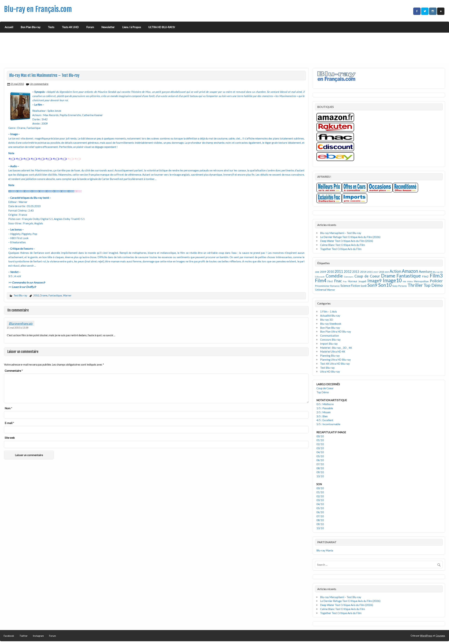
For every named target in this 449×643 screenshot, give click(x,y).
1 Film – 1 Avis (328, 311)
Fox (345, 281)
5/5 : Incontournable (328, 424)
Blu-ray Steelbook (330, 323)
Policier (436, 280)
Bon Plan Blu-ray (31, 27)
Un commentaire (39, 83)
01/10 (320, 440)
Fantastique (55, 295)
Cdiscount (319, 277)
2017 (375, 272)
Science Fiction (350, 285)
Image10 (392, 280)
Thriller (415, 285)
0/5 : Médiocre (325, 404)
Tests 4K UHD (70, 27)
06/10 (320, 460)
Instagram (38, 635)
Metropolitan (421, 281)
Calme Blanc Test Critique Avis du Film (342, 244)
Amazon (410, 271)
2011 (339, 271)
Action (395, 271)
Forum (90, 27)
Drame (44, 295)
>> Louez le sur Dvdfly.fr (22, 286)
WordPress (426, 635)
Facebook (9, 635)
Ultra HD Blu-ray (330, 371)
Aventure (425, 271)
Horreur (352, 281)
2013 (355, 271)
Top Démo (433, 285)
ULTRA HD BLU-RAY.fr (161, 27)
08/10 (320, 468)
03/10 (320, 448)
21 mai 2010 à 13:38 (17, 327)
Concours (348, 276)
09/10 (320, 472)
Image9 (374, 280)
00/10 (320, 436)
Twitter (23, 635)
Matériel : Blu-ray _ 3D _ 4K (336, 347)
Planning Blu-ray (330, 355)
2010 (36, 295)
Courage (440, 635)
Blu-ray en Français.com (38, 9)
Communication (329, 335)
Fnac (338, 280)
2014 (363, 271)
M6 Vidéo (408, 281)
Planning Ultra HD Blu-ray (335, 359)
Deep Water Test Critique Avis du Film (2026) (346, 240)
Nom (8, 408)
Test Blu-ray (20, 295)
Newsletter (108, 27)
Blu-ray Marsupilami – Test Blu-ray (340, 233)
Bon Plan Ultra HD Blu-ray (335, 331)
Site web (10, 437)
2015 (370, 271)
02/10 (320, 444)
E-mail (9, 422)
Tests (51, 27)
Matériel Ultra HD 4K (332, 351)
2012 (347, 271)
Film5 (330, 281)
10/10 (320, 476)
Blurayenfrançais (20, 323)
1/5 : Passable (324, 408)
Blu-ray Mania (324, 550)
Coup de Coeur (367, 276)
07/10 (320, 464)
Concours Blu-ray (330, 339)
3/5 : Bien (322, 416)
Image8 (362, 281)
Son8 (364, 285)
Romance (335, 286)
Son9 (372, 285)
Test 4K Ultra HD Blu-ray (335, 363)
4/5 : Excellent (324, 420)
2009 (323, 271)
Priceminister (322, 285)
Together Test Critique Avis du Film (340, 248)
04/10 (320, 452)
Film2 (425, 276)
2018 (381, 272)
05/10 (320, 456)
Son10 (385, 285)
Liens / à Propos (131, 27)
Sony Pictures (399, 285)
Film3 (436, 275)
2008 (317, 272)
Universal (320, 289)
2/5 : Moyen (323, 412)
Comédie (334, 275)
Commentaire (14, 370)
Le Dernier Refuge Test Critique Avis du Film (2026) (350, 237)
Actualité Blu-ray (330, 315)
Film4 (320, 280)
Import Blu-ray (329, 343)
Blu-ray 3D (438, 272)
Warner (67, 295)
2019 (387, 272)
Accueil (9, 27)
